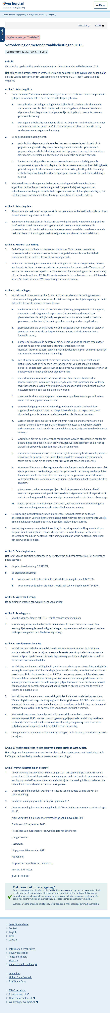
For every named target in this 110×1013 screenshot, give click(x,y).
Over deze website (19, 924)
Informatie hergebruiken (22, 948)
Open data (14, 973)
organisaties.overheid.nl (79, 898)
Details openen (2, 34)
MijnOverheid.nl (17, 990)
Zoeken (13, 939)
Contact (13, 928)
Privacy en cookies (18, 952)
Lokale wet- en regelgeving (14, 14)
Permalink (82, 25)
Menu (102, 5)
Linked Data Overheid (20, 977)
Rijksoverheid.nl (17, 994)
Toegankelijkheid (18, 956)
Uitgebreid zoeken (37, 14)
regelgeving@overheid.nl (87, 903)
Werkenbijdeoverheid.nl (22, 1002)
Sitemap (13, 960)
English (13, 932)
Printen (98, 25)
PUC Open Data (17, 981)
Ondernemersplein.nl (20, 998)
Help (11, 936)
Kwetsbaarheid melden (21, 964)
